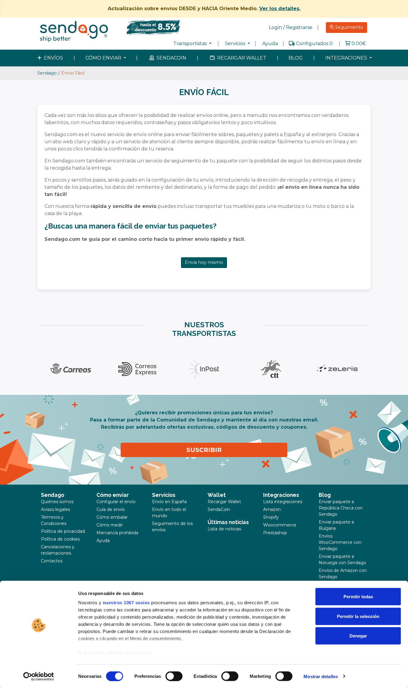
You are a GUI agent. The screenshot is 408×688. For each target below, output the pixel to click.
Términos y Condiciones (53, 520)
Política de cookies (60, 539)
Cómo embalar (112, 517)
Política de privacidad (63, 531)
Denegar (358, 635)
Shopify (271, 517)
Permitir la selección (358, 616)
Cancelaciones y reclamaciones (57, 550)
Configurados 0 (314, 43)
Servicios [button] (235, 43)
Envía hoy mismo (204, 262)
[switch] (173, 676)
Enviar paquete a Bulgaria (336, 525)
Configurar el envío (116, 501)
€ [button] (359, 43)
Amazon (272, 509)
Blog (296, 58)
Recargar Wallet (241, 58)
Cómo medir (109, 525)
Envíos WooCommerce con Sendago (340, 542)
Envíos (53, 58)
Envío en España (169, 501)
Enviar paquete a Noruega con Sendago (342, 559)
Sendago (47, 73)
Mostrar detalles (320, 676)
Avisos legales (55, 509)
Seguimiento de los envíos (172, 526)
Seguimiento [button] (348, 27)
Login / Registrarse (290, 27)
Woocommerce (279, 525)
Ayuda (270, 43)
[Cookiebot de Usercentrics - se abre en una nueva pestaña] (39, 676)
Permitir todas (358, 596)
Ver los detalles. (279, 8)
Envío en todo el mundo (169, 512)
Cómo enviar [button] (103, 58)
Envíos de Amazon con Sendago (343, 573)
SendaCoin (219, 509)
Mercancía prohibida (117, 532)
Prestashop (275, 532)
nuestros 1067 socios (126, 602)
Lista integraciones (282, 501)
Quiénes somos (57, 501)
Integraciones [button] (346, 58)
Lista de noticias (224, 529)
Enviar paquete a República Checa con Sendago (341, 508)
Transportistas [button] (190, 43)
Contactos (51, 561)
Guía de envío (110, 509)
